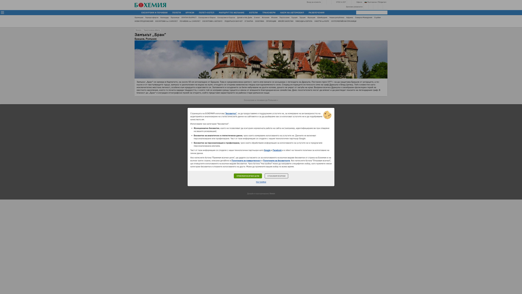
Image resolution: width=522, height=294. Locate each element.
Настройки (261, 182)
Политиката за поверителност (246, 160)
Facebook (277, 150)
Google (267, 150)
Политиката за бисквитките (276, 160)
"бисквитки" (231, 113)
